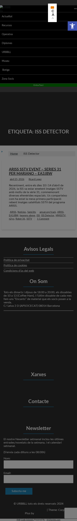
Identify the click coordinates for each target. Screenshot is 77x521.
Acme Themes (43, 513)
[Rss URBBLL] (54, 387)
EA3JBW (13, 215)
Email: (7, 473)
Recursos (7, 25)
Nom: (7, 458)
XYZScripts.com (53, 520)
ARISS (13, 212)
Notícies (22, 212)
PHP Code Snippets (25, 520)
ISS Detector (47, 215)
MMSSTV (61, 215)
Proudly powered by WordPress (26, 510)
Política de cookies (15, 265)
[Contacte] (33, 414)
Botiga (5, 70)
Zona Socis (8, 79)
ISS (38, 215)
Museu (5, 61)
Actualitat (7, 16)
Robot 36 (20, 219)
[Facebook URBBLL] (23, 387)
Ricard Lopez (35, 179)
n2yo (11, 219)
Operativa (7, 34)
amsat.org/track (48, 212)
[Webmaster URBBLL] (44, 414)
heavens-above (27, 215)
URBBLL (6, 52)
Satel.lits (31, 212)
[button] (72, 26)
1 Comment (43, 219)
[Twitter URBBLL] (33, 387)
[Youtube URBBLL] (44, 387)
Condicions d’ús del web (19, 270)
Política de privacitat (17, 260)
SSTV (29, 219)
